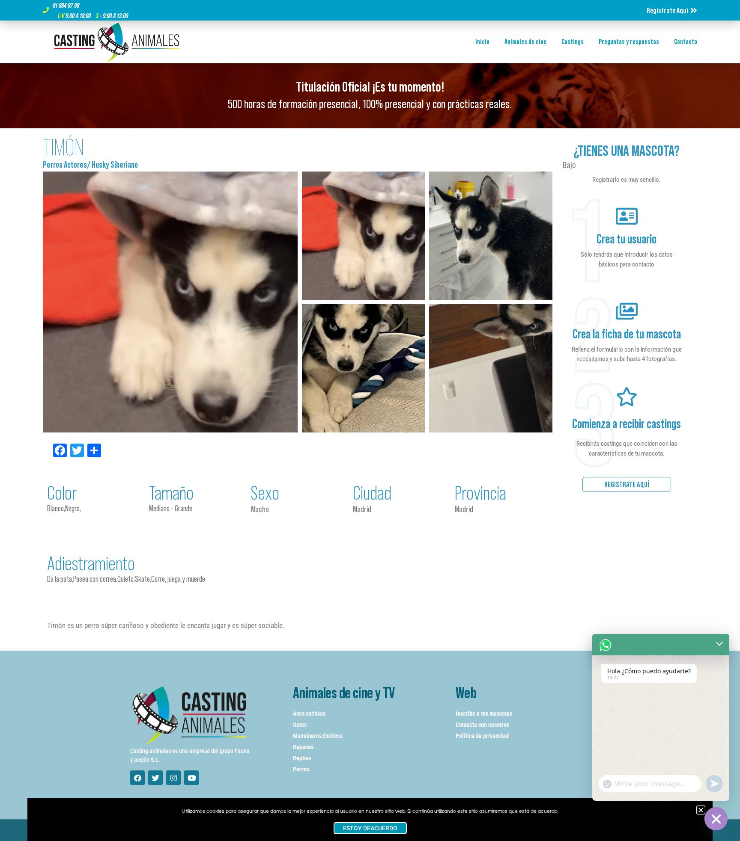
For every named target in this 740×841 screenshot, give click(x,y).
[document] (370, 420)
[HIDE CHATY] (716, 818)
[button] (701, 810)
